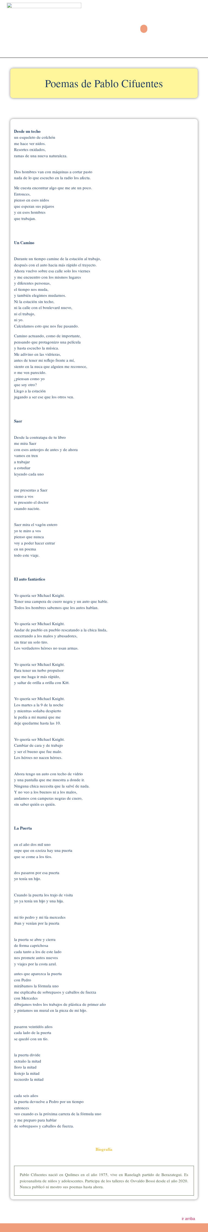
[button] (143, 29)
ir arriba (188, 1218)
